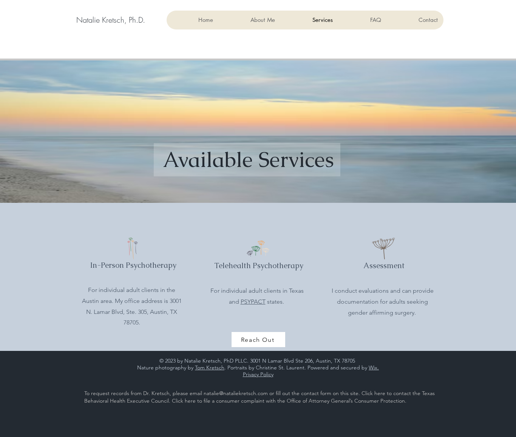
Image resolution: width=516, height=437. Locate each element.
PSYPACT (253, 301)
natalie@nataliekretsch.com (236, 393)
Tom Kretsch (209, 367)
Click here (373, 393)
